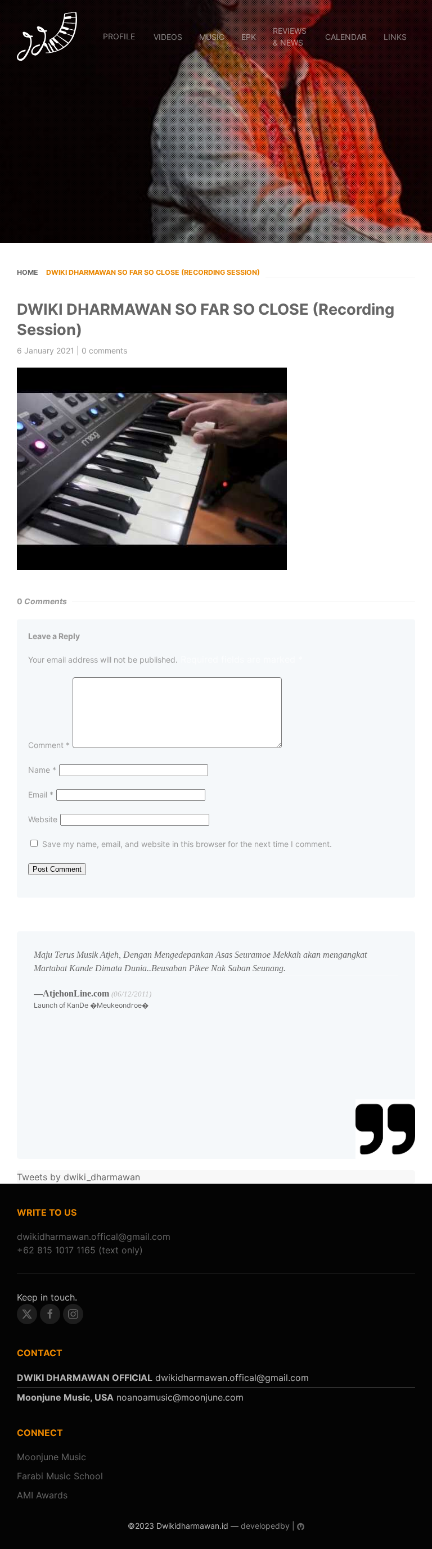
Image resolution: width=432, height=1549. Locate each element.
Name (42, 769)
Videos (168, 37)
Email (40, 794)
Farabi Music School (60, 1476)
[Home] (47, 36)
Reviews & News (290, 36)
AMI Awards (42, 1495)
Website (42, 819)
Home (27, 272)
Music (211, 37)
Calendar (346, 37)
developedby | (267, 1525)
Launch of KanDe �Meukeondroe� (91, 1005)
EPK (248, 37)
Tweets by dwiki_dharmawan (78, 1177)
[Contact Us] (93, 1236)
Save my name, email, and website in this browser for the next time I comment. (187, 844)
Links (395, 37)
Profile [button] (119, 36)
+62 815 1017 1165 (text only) (80, 1250)
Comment (49, 745)
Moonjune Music (51, 1456)
